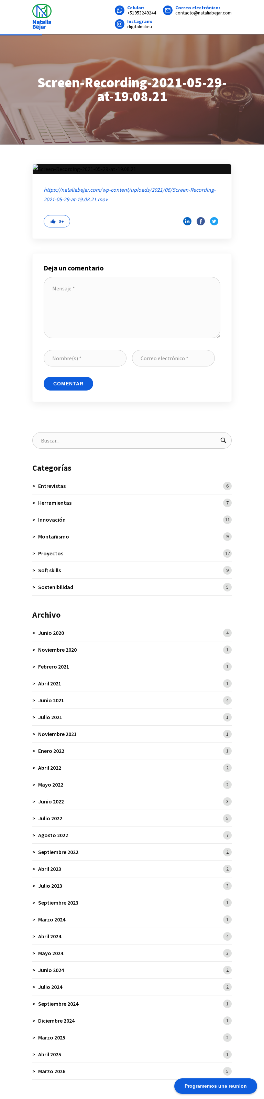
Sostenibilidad (133, 587)
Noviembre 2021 (133, 733)
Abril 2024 (133, 936)
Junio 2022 (133, 801)
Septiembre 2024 (133, 1003)
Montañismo (133, 536)
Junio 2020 (133, 632)
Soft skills (133, 570)
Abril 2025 (133, 1054)
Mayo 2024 (133, 953)
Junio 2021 (133, 700)
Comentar (68, 383)
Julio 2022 (133, 818)
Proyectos (134, 553)
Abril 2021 (133, 683)
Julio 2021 (133, 717)
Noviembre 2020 (133, 649)
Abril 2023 (133, 868)
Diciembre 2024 (133, 1020)
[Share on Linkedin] (187, 221)
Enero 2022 (133, 750)
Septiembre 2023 (133, 902)
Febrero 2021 (133, 666)
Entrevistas (133, 485)
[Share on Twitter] (214, 221)
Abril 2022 (133, 767)
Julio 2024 (133, 986)
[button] (57, 221)
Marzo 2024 (133, 919)
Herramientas (133, 502)
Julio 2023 (133, 885)
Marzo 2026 (133, 1071)
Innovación (134, 519)
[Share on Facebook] (201, 221)
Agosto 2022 (133, 835)
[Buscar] (223, 440)
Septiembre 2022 (133, 852)
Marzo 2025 (133, 1037)
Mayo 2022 (133, 784)
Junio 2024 (133, 970)
